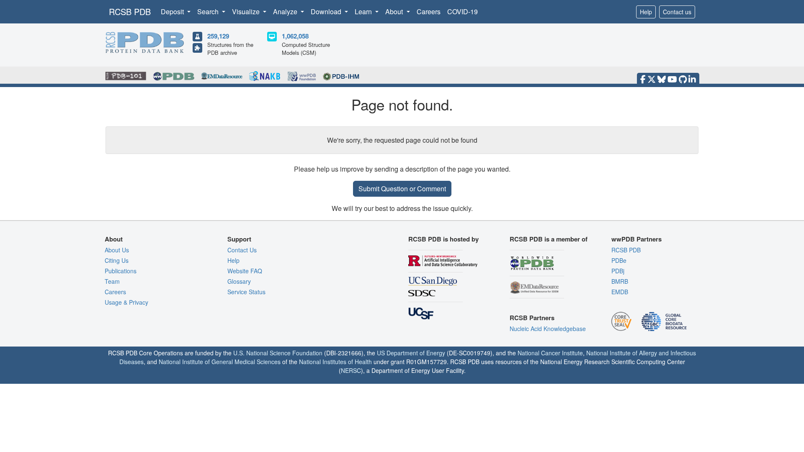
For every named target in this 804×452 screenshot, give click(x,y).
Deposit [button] (173, 11)
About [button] (395, 11)
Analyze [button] (286, 11)
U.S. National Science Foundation (277, 353)
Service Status (246, 292)
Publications (121, 271)
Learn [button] (364, 11)
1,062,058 (295, 36)
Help (646, 12)
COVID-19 (462, 11)
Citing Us (117, 260)
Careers (429, 11)
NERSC (351, 370)
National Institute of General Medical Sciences (220, 361)
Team (112, 281)
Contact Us (242, 250)
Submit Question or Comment (402, 188)
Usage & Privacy (126, 302)
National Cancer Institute (550, 353)
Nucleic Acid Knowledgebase (548, 328)
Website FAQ (244, 271)
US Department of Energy (411, 353)
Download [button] (327, 11)
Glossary (239, 281)
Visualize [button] (246, 11)
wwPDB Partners (636, 239)
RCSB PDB (130, 11)
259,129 (218, 36)
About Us (117, 250)
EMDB (619, 292)
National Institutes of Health (335, 361)
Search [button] (208, 11)
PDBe (618, 260)
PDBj (617, 271)
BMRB (619, 281)
